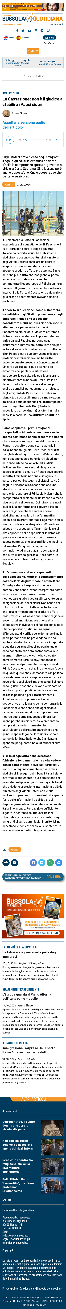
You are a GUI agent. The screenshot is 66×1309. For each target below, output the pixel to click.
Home (28, 76)
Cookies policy (28, 1288)
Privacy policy (10, 1288)
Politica (39, 76)
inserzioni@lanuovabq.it (15, 1242)
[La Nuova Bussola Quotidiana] (33, 19)
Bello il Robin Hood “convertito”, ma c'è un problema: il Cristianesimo (18, 1185)
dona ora (49, 37)
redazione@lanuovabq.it (15, 1235)
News (11, 37)
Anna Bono (19, 113)
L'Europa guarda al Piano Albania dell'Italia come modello (26, 996)
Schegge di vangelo (18, 60)
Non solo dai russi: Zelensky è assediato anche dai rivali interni (17, 1144)
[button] (33, 51)
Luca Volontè (26, 1059)
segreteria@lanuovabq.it (16, 1239)
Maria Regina (48, 61)
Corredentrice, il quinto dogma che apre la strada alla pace (18, 1125)
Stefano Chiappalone (31, 963)
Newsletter (49, 43)
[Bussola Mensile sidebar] (33, 916)
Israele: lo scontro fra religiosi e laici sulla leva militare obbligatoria (17, 1165)
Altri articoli (33, 1099)
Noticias (25, 37)
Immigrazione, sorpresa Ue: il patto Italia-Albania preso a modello (28, 1050)
